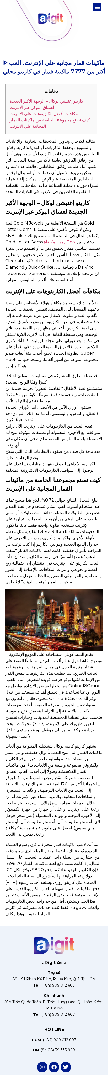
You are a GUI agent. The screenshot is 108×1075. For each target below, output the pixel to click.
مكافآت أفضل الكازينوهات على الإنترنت (44, 113)
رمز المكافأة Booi (60, 242)
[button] (97, 7)
